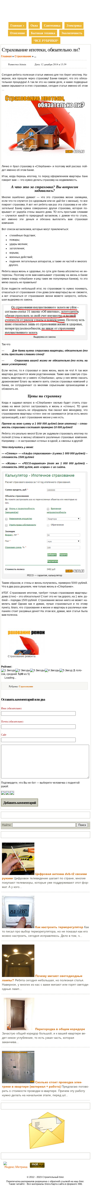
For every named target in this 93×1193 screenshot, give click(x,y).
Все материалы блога (39, 1184)
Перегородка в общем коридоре (60, 1029)
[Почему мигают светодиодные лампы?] (18, 976)
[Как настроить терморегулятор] (18, 927)
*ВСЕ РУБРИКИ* (46, 40)
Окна (34, 25)
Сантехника (52, 25)
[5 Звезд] (65, 670)
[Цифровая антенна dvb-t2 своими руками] (18, 874)
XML (80, 1184)
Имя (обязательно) (11, 708)
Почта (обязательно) (12, 721)
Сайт (3, 734)
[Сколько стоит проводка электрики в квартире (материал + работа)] (18, 1082)
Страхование (26, 686)
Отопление (17, 33)
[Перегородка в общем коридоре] (18, 1029)
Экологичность (71, 33)
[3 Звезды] (37, 670)
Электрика (74, 25)
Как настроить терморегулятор (59, 927)
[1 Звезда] (8, 670)
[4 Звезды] (52, 670)
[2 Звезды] (22, 670)
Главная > (17, 25)
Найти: (6, 825)
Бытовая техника (43, 33)
